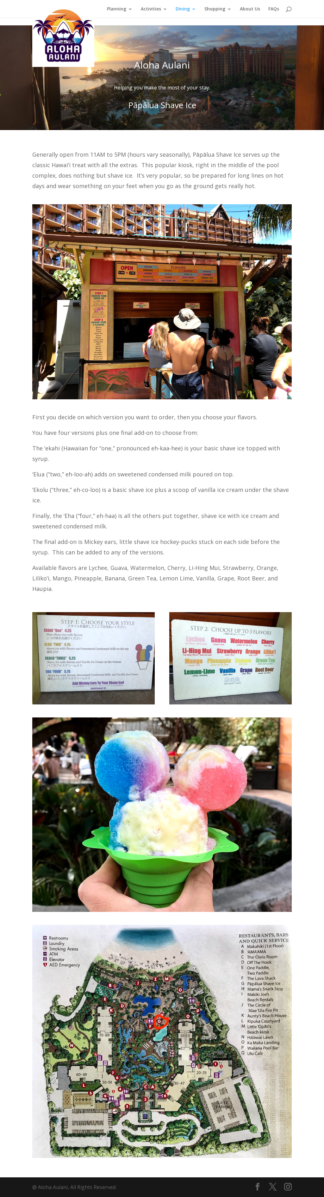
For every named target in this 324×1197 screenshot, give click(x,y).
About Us (250, 9)
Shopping (214, 9)
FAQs (273, 9)
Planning (116, 9)
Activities (151, 9)
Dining (183, 9)
